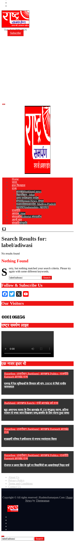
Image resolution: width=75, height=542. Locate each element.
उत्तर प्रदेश (27, 197)
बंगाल (30, 200)
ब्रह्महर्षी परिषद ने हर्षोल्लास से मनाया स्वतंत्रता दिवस (30, 438)
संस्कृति (19, 222)
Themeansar (42, 500)
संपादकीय (27, 216)
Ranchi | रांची (34, 402)
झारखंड (28, 191)
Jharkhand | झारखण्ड (38, 373)
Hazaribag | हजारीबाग (15, 373)
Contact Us (14, 486)
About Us (13, 477)
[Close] (2, 536)
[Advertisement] (37, 61)
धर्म (52, 402)
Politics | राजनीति (59, 373)
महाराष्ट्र (32, 207)
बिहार (25, 194)
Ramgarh (9, 376)
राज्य (14, 188)
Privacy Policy (16, 480)
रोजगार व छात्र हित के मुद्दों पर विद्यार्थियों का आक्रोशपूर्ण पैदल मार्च (36, 465)
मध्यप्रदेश (36, 204)
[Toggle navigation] (3, 104)
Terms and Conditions (20, 483)
